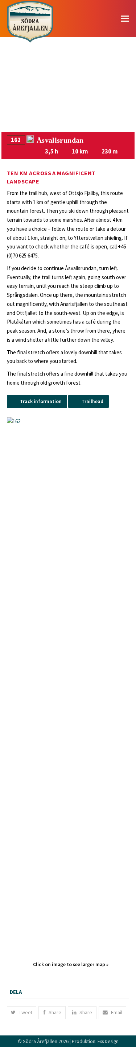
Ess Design (108, 1041)
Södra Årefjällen (40, 1041)
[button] (125, 18)
